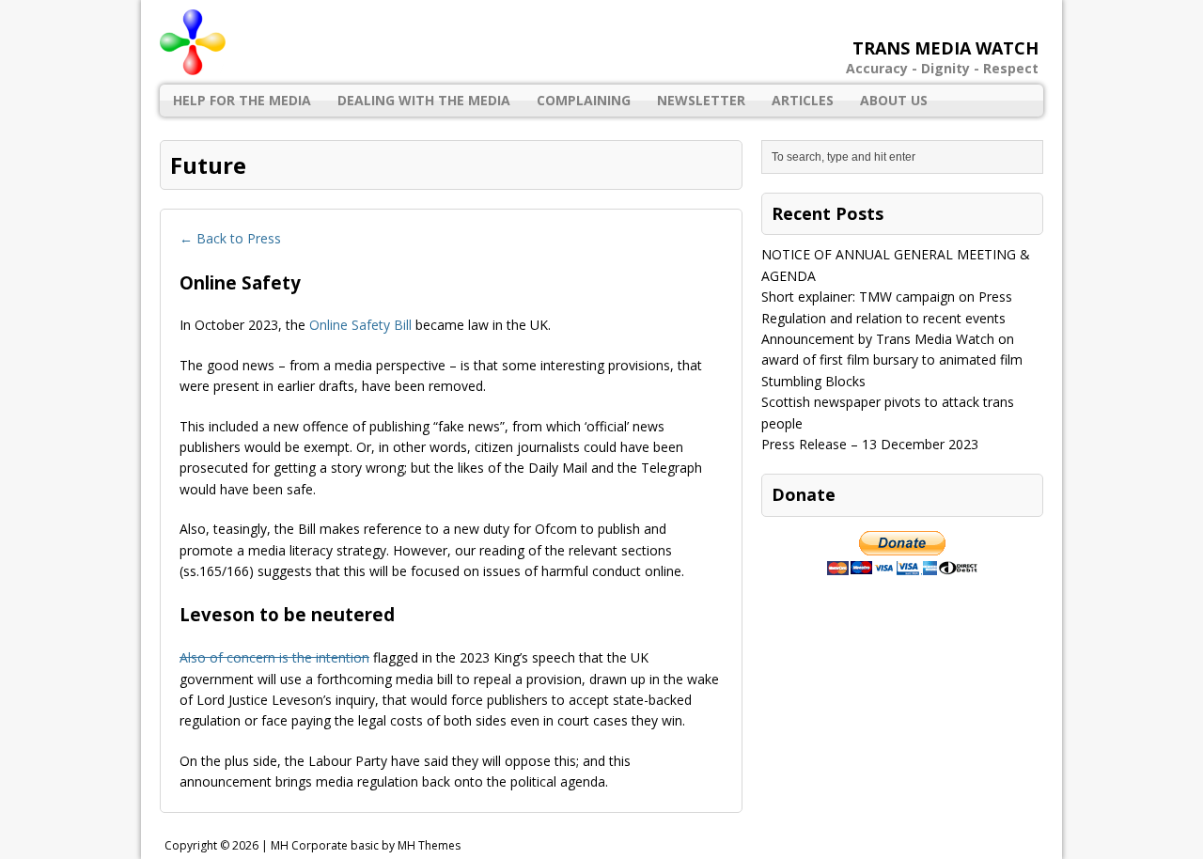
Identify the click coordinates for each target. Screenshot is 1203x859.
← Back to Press (230, 238)
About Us (894, 100)
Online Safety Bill (360, 325)
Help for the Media (242, 100)
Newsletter (701, 100)
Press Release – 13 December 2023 (869, 444)
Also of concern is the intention (274, 657)
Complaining (584, 100)
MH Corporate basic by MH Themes (366, 845)
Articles (803, 100)
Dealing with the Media (423, 100)
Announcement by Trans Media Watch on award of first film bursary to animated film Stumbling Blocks (892, 360)
